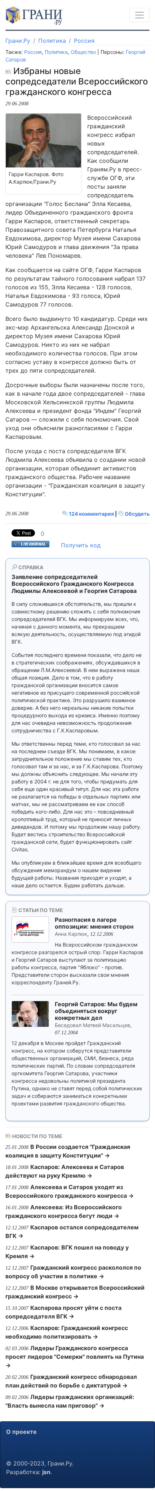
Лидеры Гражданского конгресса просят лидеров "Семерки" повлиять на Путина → (74, 1356)
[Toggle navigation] (139, 15)
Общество (83, 52)
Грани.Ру (17, 40)
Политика (52, 40)
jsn (46, 1472)
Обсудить (137, 514)
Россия (84, 40)
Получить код (81, 545)
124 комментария (91, 514)
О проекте (21, 1431)
